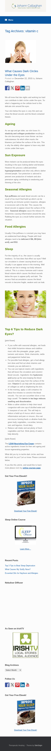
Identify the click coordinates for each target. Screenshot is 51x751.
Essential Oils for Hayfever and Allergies (21, 573)
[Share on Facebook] (7, 88)
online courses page (32, 468)
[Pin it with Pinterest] (17, 88)
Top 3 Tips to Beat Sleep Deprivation (20, 566)
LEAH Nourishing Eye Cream (21, 444)
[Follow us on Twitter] (12, 685)
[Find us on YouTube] (27, 685)
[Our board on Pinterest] (17, 685)
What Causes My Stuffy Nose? (17, 569)
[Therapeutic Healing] (25, 6)
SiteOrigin (38, 745)
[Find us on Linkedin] (22, 685)
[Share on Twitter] (12, 88)
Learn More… (25, 549)
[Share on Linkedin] (22, 88)
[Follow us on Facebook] (7, 685)
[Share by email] (27, 88)
